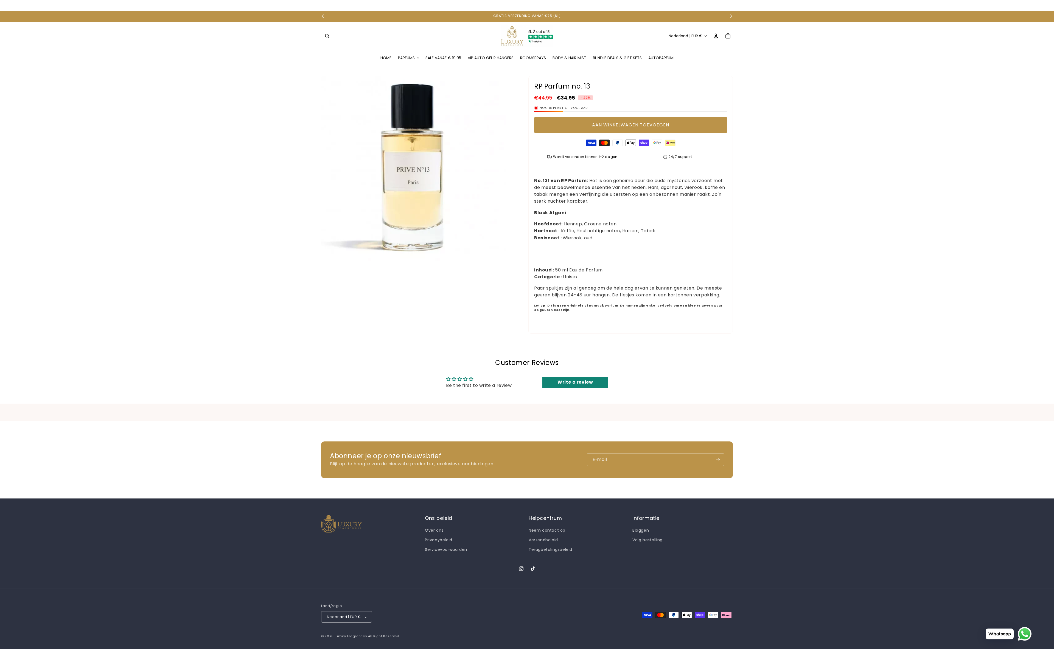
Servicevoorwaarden (446, 549)
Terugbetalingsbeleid (550, 549)
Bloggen (640, 530)
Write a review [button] (575, 382)
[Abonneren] (718, 459)
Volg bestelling (647, 540)
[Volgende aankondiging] (731, 16)
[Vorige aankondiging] (323, 16)
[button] (327, 36)
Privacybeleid (438, 540)
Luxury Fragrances (351, 636)
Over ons (434, 530)
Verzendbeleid (543, 540)
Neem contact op (547, 530)
